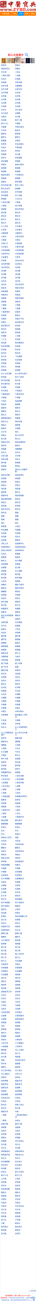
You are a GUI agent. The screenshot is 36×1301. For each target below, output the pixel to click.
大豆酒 (3, 230)
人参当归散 (19, 776)
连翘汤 (17, 619)
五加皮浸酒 (5, 1012)
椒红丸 (3, 561)
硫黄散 (17, 626)
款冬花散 (4, 602)
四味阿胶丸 (5, 930)
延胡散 (17, 1088)
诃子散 (17, 456)
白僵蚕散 (18, 86)
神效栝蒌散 (5, 865)
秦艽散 (17, 766)
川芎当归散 (5, 202)
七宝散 (17, 745)
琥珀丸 (17, 482)
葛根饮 (3, 411)
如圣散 (3, 803)
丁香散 (3, 305)
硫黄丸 (3, 629)
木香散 (3, 701)
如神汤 (17, 800)
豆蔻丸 (3, 322)
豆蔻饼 (3, 319)
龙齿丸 (3, 633)
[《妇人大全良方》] (18, 62)
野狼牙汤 (4, 1112)
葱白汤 (17, 213)
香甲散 (3, 1029)
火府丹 (17, 526)
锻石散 (17, 332)
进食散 (3, 571)
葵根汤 (17, 602)
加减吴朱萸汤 (20, 547)
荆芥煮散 (18, 578)
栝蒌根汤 (4, 609)
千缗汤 (3, 755)
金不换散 (18, 561)
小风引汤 (4, 1043)
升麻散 (3, 868)
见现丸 (3, 554)
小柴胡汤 (18, 1040)
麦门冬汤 (4, 667)
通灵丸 (3, 981)
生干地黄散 (5, 879)
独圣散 (17, 329)
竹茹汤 (3, 1203)
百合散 (3, 120)
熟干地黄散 (5, 903)
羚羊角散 (18, 622)
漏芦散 (3, 636)
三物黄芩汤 (19, 817)
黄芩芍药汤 (5, 509)
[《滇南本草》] (4, 62)
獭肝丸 (17, 937)
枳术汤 (3, 1186)
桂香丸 (3, 435)
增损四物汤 (19, 1151)
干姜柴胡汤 (5, 394)
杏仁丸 (17, 1053)
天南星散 (4, 968)
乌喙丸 (3, 1002)
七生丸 (17, 748)
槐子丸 (17, 492)
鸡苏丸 (17, 537)
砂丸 (3, 831)
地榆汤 (17, 302)
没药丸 (17, 677)
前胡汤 (3, 762)
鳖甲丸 (3, 137)
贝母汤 (3, 130)
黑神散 (17, 463)
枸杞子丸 (4, 422)
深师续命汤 (19, 851)
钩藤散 (17, 418)
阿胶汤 (3, 65)
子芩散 (17, 1220)
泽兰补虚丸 (19, 1141)
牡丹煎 (3, 687)
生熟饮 (3, 882)
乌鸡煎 (3, 1005)
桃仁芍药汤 (19, 954)
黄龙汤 (17, 502)
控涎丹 (3, 598)
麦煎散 (17, 660)
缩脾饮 (3, 937)
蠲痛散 (3, 591)
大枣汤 (17, 257)
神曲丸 (17, 855)
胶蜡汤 (17, 557)
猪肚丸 (3, 1192)
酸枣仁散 (4, 933)
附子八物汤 (19, 377)
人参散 (17, 786)
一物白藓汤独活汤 (21, 1116)
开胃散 (17, 595)
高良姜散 (18, 401)
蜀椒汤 (17, 906)
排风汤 (3, 738)
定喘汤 (17, 312)
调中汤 (3, 978)
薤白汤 (3, 1053)
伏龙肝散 (18, 360)
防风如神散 (5, 346)
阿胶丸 (17, 65)
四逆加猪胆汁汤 (21, 916)
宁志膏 (3, 720)
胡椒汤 (3, 469)
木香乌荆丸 (19, 711)
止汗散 (3, 1179)
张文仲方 (18, 1162)
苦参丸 (17, 598)
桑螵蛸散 (4, 824)
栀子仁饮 (4, 1175)
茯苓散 (3, 363)
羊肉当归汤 (5, 1098)
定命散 (3, 315)
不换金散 (18, 147)
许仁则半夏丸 (6, 1070)
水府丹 (17, 909)
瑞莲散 (3, 807)
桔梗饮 (3, 585)
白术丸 (3, 110)
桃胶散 (3, 944)
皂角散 (17, 1138)
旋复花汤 (18, 1081)
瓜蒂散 (17, 428)
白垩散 (17, 79)
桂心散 (3, 439)
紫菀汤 (17, 1230)
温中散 (17, 992)
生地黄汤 (4, 875)
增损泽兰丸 (19, 1155)
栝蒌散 (17, 609)
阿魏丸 (17, 69)
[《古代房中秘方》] (23, 62)
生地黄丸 (18, 875)
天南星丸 (4, 971)
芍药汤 (3, 841)
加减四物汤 (5, 547)
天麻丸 (17, 964)
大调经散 (18, 243)
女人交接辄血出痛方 (7, 734)
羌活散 (3, 766)
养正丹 (3, 1108)
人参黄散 (4, 783)
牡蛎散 (3, 691)
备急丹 (17, 130)
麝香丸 (3, 848)
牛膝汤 (3, 724)
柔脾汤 (3, 800)
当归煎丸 (18, 264)
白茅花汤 (18, 89)
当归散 (17, 267)
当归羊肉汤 (19, 284)
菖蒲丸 (3, 182)
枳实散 (17, 1182)
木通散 (17, 694)
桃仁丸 (17, 957)
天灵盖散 (18, 961)
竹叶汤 (3, 1210)
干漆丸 (3, 401)
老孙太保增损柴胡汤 (7, 617)
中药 (15, 14)
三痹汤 (17, 807)
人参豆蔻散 (19, 779)
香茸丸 (17, 1033)
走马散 (3, 1234)
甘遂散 (17, 387)
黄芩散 (3, 506)
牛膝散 (17, 720)
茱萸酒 (17, 1189)
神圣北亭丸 (5, 858)
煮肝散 (17, 1213)
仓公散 (17, 154)
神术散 (3, 861)
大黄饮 (17, 240)
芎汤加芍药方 (20, 1060)
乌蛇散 (17, 1005)
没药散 (17, 674)
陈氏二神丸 (19, 185)
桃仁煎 (17, 947)
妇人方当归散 (6, 374)
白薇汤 (3, 117)
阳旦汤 (3, 1105)
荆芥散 (3, 574)
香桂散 (17, 1026)
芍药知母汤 (19, 844)
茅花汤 (3, 674)
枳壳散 (3, 1182)
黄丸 (3, 523)
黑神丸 (17, 466)
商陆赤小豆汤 (6, 837)
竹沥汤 (17, 1199)
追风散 (17, 1216)
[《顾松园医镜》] (32, 62)
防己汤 (3, 356)
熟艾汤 (3, 899)
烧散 (17, 837)
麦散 (17, 667)
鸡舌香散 (4, 530)
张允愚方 (18, 1165)
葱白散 (3, 213)
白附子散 (4, 86)
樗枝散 (3, 199)
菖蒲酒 (3, 178)
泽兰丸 (17, 1144)
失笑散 (17, 882)
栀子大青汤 (19, 1172)
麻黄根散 (4, 646)
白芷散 (17, 117)
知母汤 (17, 1168)
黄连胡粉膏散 (6, 499)
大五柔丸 (4, 247)
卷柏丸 (17, 591)
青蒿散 (17, 772)
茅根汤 (17, 670)
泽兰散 (3, 1144)
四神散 (17, 920)
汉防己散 (4, 456)
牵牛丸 (17, 755)
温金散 (17, 988)
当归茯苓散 (5, 264)
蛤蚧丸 (17, 446)
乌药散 (17, 1009)
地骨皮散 (4, 291)
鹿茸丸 (17, 643)
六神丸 (17, 629)
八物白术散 (5, 75)
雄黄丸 (3, 1067)
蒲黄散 (17, 742)
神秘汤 (3, 855)
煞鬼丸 (17, 834)
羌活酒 (17, 762)
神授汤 (17, 858)
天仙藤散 (18, 971)
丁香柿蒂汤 (5, 312)
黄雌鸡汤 (4, 496)
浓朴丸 (3, 727)
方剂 (21, 14)
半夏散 (17, 123)
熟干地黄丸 (5, 906)
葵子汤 (17, 605)
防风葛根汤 (19, 343)
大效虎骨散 (5, 250)
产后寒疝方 (19, 175)
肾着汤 (17, 865)
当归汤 (3, 281)
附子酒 (17, 380)
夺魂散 (3, 336)
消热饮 (3, 1040)
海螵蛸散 (18, 449)
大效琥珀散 (19, 250)
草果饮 (3, 165)
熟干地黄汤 (19, 903)
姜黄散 (17, 554)
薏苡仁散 (18, 1124)
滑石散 (3, 489)
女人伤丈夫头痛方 (21, 734)
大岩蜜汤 (4, 257)
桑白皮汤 (18, 820)
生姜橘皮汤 (19, 879)
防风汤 (17, 350)
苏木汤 (17, 930)
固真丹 (3, 428)
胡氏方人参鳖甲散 (21, 471)
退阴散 (17, 985)
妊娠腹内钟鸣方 (21, 796)
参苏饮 (3, 151)
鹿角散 (17, 639)
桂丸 (17, 432)
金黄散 (17, 564)
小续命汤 (18, 1046)
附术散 (3, 377)
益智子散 (4, 1124)
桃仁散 (3, 951)
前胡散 (17, 759)
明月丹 (17, 684)
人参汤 (17, 793)
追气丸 (3, 1220)
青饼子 (17, 769)
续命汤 (17, 1077)
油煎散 (17, 1127)
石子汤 (3, 896)
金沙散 (17, 567)
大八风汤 (4, 226)
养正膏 (17, 1108)
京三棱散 (18, 571)
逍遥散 (17, 1036)
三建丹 (17, 810)
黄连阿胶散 (19, 496)
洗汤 (3, 1026)
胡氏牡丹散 (5, 475)
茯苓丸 (3, 367)
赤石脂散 (4, 195)
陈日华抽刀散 (6, 185)
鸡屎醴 (17, 530)
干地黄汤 (18, 391)
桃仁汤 (3, 957)
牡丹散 (17, 687)
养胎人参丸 (19, 1105)
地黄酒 (17, 295)
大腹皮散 (4, 233)
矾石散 (3, 343)
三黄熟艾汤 (5, 810)
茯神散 (17, 367)
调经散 (17, 975)
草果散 (17, 161)
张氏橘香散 (5, 1162)
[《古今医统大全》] (28, 62)
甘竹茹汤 (4, 391)
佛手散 (3, 360)
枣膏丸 (3, 1138)
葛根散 (17, 404)
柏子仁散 (18, 120)
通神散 (17, 981)
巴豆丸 (3, 79)
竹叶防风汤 (19, 1206)
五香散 (3, 1019)
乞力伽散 (4, 752)
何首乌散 (4, 459)
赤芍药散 (18, 192)
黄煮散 (3, 526)
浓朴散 (17, 724)
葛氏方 (17, 411)
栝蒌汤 (3, 612)
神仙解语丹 (19, 861)
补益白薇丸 (19, 144)
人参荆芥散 (19, 783)
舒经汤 (17, 896)
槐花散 (3, 492)
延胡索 (3, 1091)
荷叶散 (3, 463)
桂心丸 (17, 439)
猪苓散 (3, 1196)
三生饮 (17, 813)
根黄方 (17, 415)
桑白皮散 (4, 820)
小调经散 (4, 1046)
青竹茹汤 (4, 776)
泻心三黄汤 (19, 1050)
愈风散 (3, 1134)
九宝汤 (3, 581)
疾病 (26, 14)
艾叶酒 (3, 72)
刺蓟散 (3, 209)
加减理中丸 (19, 544)
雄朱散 (17, 1067)
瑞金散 (17, 803)
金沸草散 (4, 564)
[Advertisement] (18, 34)
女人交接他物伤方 (21, 728)
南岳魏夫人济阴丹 (21, 716)
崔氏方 (3, 219)
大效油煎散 (19, 254)
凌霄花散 (4, 622)
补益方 (3, 147)
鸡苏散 (3, 533)
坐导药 (17, 1234)
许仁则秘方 (5, 1074)
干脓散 (3, 398)
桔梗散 (17, 581)
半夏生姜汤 (19, 127)
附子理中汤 (5, 384)
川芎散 (17, 202)
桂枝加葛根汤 (20, 442)
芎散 (3, 1060)
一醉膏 (3, 1120)
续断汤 (3, 1077)
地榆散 (3, 302)
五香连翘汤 (19, 1016)
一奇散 (3, 1115)
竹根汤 (3, 1199)
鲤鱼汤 (17, 615)
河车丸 (17, 459)
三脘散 (3, 817)
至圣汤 (17, 1186)
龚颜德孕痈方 (6, 418)
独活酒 (17, 326)
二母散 (17, 336)
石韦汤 (17, 892)
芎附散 (17, 1057)
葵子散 (3, 605)
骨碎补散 (18, 422)
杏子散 (3, 1057)
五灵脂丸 (18, 1012)
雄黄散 (17, 1064)
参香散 (3, 154)
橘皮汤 (3, 588)
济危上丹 (4, 544)
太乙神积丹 (5, 940)
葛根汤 (3, 408)
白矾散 (3, 82)
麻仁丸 (17, 653)
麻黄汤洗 (4, 653)
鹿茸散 (3, 643)
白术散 (3, 96)
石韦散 (3, 892)
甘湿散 (3, 387)
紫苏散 (3, 1230)
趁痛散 (17, 189)
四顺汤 (17, 927)
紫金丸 (17, 1223)
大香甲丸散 (19, 247)
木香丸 (17, 708)
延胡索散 (18, 1091)
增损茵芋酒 (5, 1155)
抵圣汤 (3, 288)
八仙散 (17, 75)
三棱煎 (3, 813)
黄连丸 (3, 502)
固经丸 (3, 425)
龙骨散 (17, 633)
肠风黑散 (18, 182)
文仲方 (3, 995)
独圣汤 (3, 332)
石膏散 (3, 885)
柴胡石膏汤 (5, 175)
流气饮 (3, 626)
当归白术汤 (19, 261)
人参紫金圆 (5, 796)
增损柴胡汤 (5, 1151)
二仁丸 (3, 339)
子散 (3, 1223)
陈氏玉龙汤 (5, 189)
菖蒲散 (17, 178)
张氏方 (3, 1158)
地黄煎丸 (4, 295)
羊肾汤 (17, 1101)
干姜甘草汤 (19, 394)
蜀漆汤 (3, 909)
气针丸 (17, 752)
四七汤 (3, 920)
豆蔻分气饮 (19, 319)
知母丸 (3, 1172)
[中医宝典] (18, 10)
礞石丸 (3, 684)
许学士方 (18, 1074)
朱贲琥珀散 (5, 1189)
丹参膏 (3, 261)
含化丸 (3, 452)
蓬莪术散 (18, 738)
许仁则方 (18, 1070)
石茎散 (3, 889)
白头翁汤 (18, 110)
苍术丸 (3, 158)
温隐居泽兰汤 (6, 992)
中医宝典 (5, 14)
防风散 (17, 346)
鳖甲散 (17, 134)
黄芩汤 (17, 509)
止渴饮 (17, 1179)
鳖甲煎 (3, 134)
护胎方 (17, 485)
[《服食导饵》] (13, 62)
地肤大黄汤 (19, 288)
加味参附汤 (19, 550)
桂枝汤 (3, 446)
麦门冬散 (4, 663)
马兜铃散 (4, 660)
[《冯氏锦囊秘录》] (8, 62)
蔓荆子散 (4, 670)
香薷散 (3, 1036)
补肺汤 (17, 141)
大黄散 (3, 240)
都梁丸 (17, 315)
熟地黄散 (18, 899)
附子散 (17, 384)
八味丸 (17, 72)
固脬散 (17, 425)
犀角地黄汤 (19, 1019)
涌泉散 (3, 1127)
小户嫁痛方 (19, 1043)
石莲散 (17, 889)
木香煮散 (4, 715)
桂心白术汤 (19, 435)
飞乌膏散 (18, 356)
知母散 (3, 1168)
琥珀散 (3, 478)
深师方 (3, 851)
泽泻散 (17, 1148)
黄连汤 (17, 499)
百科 (33, 14)
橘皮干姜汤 (19, 585)
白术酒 (17, 93)
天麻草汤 (4, 964)
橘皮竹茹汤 (19, 588)
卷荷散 (3, 595)
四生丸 (3, 923)
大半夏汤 (18, 226)
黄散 (17, 513)
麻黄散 (17, 646)
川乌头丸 (18, 199)
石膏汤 (17, 885)
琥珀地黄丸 (19, 475)
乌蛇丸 (3, 1009)
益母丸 (17, 1120)
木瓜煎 (17, 691)
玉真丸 (17, 1131)
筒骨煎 (3, 985)
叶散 (17, 1112)
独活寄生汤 (19, 322)
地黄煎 (17, 291)
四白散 (3, 913)
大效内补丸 (5, 254)
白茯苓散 (18, 82)
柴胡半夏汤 (19, 165)
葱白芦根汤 (19, 209)
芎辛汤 (3, 1064)
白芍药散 (4, 93)
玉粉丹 (3, 1131)
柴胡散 (3, 168)
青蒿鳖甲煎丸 (6, 772)
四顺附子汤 (5, 927)
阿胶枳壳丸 (5, 69)
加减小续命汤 (6, 550)
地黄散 (3, 298)
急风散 (3, 540)
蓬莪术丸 (4, 742)
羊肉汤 (17, 1098)
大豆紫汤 (18, 230)
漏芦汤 (3, 639)
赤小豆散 (18, 195)
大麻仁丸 (4, 243)
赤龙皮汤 (4, 192)
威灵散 (3, 988)
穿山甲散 (18, 206)
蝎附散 (3, 1050)
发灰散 (17, 339)
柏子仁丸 (4, 123)
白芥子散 (4, 89)
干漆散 (17, 398)
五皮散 (3, 1016)
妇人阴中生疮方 (21, 374)
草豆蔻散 (18, 158)
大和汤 (3, 237)
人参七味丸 (5, 786)
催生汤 (17, 223)
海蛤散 (3, 449)
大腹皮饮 (18, 233)
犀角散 (3, 1022)
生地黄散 (18, 872)
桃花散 (17, 940)
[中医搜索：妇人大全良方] (26, 54)
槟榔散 (3, 141)
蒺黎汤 (17, 540)
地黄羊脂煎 (19, 298)
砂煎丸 (3, 827)
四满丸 (17, 913)
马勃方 (17, 657)
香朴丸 (3, 1033)
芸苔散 (17, 1134)
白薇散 (17, 113)
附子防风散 (5, 380)
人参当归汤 (5, 779)
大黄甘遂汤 (19, 237)
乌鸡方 (17, 1002)
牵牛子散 (4, 759)
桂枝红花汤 (5, 442)
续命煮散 (4, 1081)
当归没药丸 (5, 267)
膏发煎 (3, 404)
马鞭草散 (4, 657)
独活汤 (3, 329)
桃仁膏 (3, 947)
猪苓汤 (17, 1196)
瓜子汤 (3, 432)
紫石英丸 (4, 1227)
